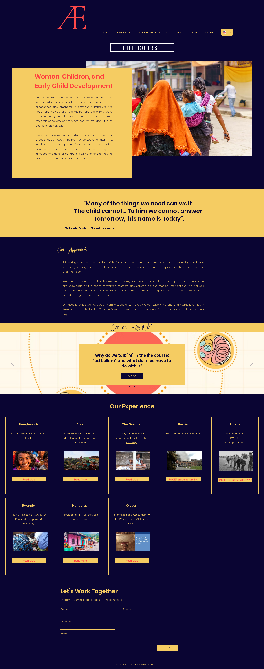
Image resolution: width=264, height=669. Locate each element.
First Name (66, 609)
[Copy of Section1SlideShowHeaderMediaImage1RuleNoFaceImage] (134, 386)
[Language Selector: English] (227, 32)
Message (127, 609)
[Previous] (12, 363)
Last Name (66, 621)
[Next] (251, 363)
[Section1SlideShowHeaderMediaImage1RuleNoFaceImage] (129, 386)
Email (63, 634)
